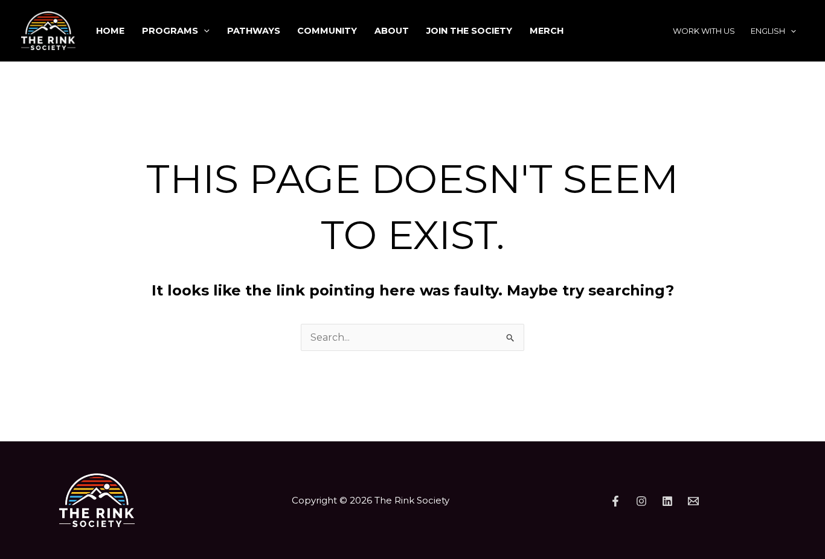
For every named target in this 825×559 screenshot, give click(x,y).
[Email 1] (693, 501)
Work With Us (704, 31)
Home (110, 30)
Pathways (253, 30)
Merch (546, 30)
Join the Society (469, 30)
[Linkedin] (667, 501)
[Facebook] (615, 501)
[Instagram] (641, 501)
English (768, 31)
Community (327, 30)
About (391, 30)
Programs (170, 30)
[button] (204, 30)
